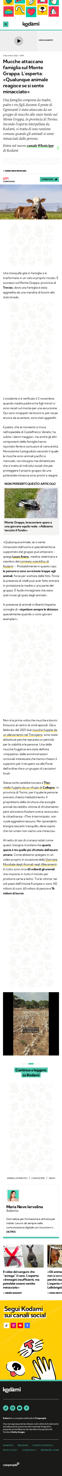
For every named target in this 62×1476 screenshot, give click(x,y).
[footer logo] (12, 1390)
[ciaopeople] (11, 1464)
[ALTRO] (10, 1231)
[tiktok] (5, 1408)
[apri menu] (5, 24)
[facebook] (26, 1408)
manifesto (8, 1445)
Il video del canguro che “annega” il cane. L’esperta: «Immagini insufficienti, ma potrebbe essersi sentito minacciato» (21, 1279)
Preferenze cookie (50, 1450)
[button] (6, 1325)
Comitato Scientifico (43, 1445)
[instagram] (12, 1408)
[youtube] (19, 1408)
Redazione (23, 1445)
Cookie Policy (29, 1450)
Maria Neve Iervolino (24, 1207)
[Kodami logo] (31, 24)
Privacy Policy (10, 1450)
